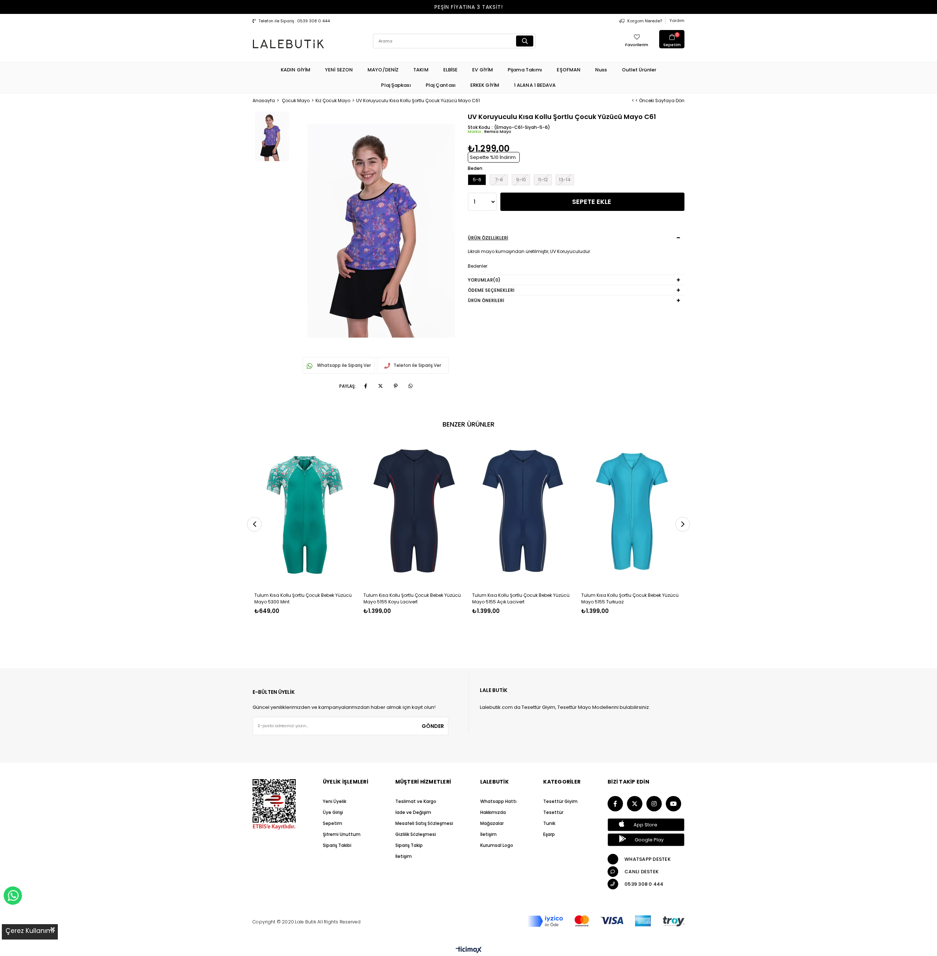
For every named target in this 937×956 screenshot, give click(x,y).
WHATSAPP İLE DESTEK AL (13, 895)
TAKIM (421, 69)
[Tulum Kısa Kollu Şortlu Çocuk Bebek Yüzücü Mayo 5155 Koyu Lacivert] (414, 511)
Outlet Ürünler (639, 69)
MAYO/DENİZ (383, 69)
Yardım (676, 21)
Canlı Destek (641, 871)
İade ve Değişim (413, 812)
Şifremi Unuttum (342, 834)
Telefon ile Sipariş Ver (417, 365)
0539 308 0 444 (644, 884)
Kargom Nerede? (644, 21)
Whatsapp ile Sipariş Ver (343, 365)
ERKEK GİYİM (484, 85)
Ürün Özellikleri (488, 238)
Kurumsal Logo (496, 845)
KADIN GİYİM (295, 69)
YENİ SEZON (339, 69)
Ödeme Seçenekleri (491, 290)
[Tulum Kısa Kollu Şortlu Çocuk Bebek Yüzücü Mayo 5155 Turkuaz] (632, 511)
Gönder (433, 726)
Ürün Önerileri (486, 300)
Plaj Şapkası (396, 85)
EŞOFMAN (569, 69)
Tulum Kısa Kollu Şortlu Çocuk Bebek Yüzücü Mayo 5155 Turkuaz (630, 598)
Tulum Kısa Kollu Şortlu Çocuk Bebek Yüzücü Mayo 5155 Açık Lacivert (521, 598)
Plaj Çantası (441, 85)
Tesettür (553, 812)
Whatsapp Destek (647, 859)
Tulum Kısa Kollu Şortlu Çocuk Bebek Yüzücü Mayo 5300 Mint (303, 598)
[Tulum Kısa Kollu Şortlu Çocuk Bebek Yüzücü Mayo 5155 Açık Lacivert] (523, 511)
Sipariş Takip (409, 845)
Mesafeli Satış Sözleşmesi (424, 823)
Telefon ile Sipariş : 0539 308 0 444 (294, 21)
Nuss (601, 69)
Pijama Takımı (525, 69)
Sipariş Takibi (337, 845)
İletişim (403, 856)
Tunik (549, 823)
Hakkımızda (493, 812)
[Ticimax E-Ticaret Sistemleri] (469, 950)
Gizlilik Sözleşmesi (415, 834)
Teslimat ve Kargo (415, 801)
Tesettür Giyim (560, 801)
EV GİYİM (482, 69)
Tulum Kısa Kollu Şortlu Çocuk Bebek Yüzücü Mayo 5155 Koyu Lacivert (412, 598)
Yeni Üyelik (334, 801)
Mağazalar (492, 823)
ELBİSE (450, 69)
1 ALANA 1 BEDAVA (535, 85)
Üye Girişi (333, 812)
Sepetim (332, 823)
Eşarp (549, 834)
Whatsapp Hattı (498, 801)
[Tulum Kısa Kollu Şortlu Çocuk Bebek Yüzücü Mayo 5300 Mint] (305, 511)
